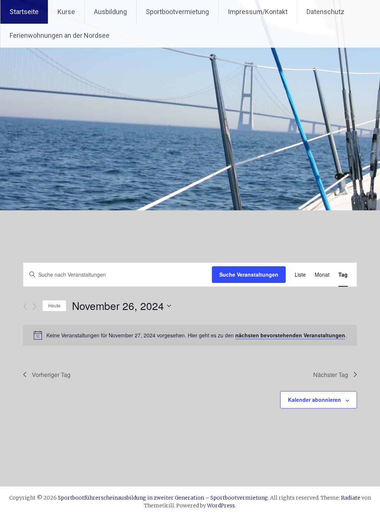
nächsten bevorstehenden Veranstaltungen (290, 335)
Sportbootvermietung (177, 12)
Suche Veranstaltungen (248, 274)
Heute (54, 305)
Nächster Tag (330, 374)
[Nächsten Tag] (35, 306)
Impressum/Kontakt (258, 12)
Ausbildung (110, 12)
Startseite (24, 12)
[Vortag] (25, 306)
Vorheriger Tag (51, 374)
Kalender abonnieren (314, 399)
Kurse (66, 12)
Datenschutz (325, 12)
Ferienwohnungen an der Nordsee (59, 35)
